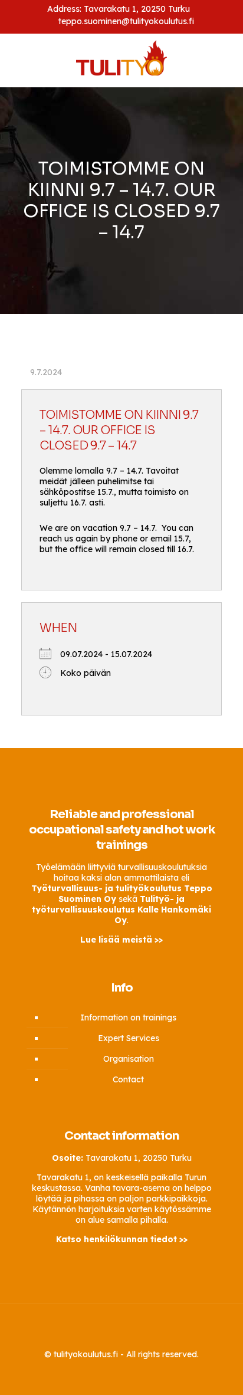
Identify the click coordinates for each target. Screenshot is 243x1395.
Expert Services (128, 1038)
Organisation (128, 1058)
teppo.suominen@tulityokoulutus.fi (126, 21)
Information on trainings (128, 1017)
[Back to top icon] (121, 1328)
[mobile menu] (227, 60)
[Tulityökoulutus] (121, 57)
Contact (128, 1079)
